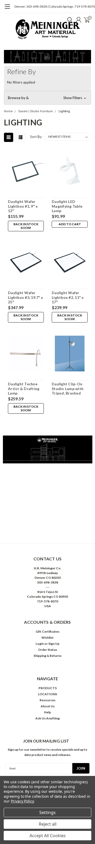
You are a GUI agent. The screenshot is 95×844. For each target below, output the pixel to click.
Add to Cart (70, 224)
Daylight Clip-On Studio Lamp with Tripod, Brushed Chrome (67, 389)
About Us (48, 706)
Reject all (47, 824)
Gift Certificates (47, 631)
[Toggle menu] (7, 9)
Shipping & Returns (47, 656)
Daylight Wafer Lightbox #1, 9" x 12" (23, 206)
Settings (47, 812)
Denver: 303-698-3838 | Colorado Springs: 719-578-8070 (55, 6)
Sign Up (53, 644)
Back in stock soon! (25, 226)
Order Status (47, 650)
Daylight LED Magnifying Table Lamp (67, 206)
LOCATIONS (47, 694)
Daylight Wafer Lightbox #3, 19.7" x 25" (25, 297)
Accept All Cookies (48, 835)
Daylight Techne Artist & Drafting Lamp (23, 388)
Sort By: (36, 137)
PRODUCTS (48, 688)
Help (47, 712)
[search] (68, 19)
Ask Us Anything (47, 718)
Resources (47, 700)
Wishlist (47, 638)
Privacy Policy (22, 801)
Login (40, 644)
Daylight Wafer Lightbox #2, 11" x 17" (68, 297)
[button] (47, 98)
